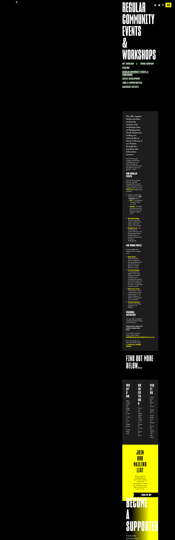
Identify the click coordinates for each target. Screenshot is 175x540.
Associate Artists (130, 87)
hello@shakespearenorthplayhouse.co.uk (140, 337)
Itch (131, 200)
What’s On (129, 189)
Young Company (147, 63)
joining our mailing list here (133, 345)
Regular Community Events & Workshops (135, 73)
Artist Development (131, 78)
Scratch (132, 206)
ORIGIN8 (125, 67)
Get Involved (128, 63)
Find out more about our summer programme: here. (134, 328)
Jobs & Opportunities (132, 82)
